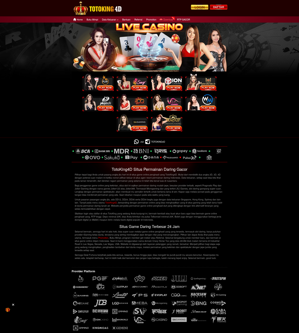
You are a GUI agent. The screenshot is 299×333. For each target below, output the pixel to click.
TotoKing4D (111, 202)
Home (80, 19)
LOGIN (200, 7)
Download (168, 19)
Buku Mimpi (92, 19)
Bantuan (126, 19)
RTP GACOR (183, 19)
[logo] (97, 8)
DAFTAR (218, 7)
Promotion (151, 19)
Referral (138, 19)
